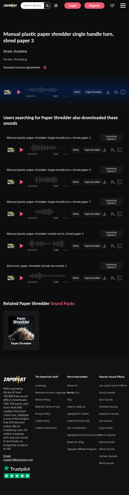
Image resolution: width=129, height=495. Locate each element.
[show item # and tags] (119, 278)
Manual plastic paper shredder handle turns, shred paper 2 (45, 234)
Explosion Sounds (109, 413)
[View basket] (112, 5)
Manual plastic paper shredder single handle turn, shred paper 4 (49, 170)
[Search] (47, 5)
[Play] (19, 92)
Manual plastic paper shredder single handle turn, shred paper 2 (49, 138)
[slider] (46, 89)
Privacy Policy (42, 413)
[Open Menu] (123, 5)
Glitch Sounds (107, 449)
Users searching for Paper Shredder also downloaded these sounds (60, 121)
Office (77, 91)
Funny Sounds (107, 392)
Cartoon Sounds (108, 456)
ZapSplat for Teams (78, 413)
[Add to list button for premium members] (116, 92)
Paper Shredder (93, 91)
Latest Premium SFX (78, 420)
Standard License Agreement (21, 67)
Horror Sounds (107, 434)
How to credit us (76, 406)
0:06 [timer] (56, 281)
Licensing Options (111, 138)
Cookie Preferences (46, 427)
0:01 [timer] (55, 96)
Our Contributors (77, 427)
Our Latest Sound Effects (112, 385)
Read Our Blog (75, 442)
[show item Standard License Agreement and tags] (122, 92)
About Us (72, 385)
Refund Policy (43, 399)
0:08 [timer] (56, 250)
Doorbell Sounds (108, 406)
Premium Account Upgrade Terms (48, 392)
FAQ (69, 399)
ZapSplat (30, 96)
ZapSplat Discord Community (80, 434)
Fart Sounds (106, 420)
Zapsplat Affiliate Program (80, 449)
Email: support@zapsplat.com (18, 458)
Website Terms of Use (47, 406)
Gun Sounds (106, 399)
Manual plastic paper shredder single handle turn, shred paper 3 (58, 38)
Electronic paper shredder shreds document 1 (37, 266)
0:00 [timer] (66, 96)
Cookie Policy (42, 420)
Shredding (20, 51)
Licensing (40, 385)
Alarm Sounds (107, 442)
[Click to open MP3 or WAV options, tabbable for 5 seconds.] (108, 92)
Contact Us (73, 392)
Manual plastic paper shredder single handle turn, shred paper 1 (49, 202)
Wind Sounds (106, 463)
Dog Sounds (106, 427)
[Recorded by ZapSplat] (8, 92)
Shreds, (8, 51)
